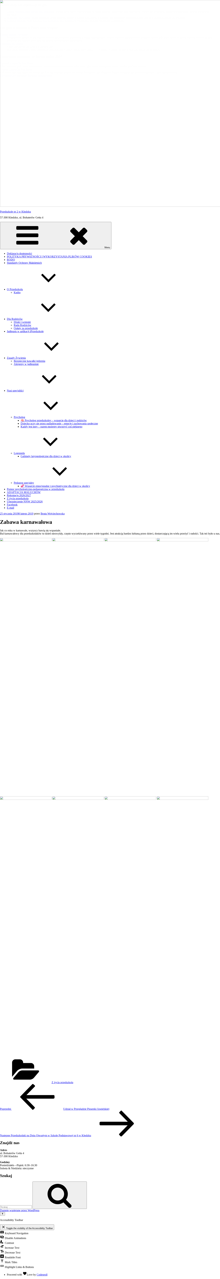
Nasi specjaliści (15, 390)
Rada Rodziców (22, 325)
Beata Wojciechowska (53, 513)
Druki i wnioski (22, 322)
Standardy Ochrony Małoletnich (24, 262)
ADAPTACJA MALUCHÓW (24, 492)
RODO (11, 259)
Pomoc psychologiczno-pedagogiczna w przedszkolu (35, 489)
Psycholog (19, 417)
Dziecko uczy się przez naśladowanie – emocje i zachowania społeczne (59, 423)
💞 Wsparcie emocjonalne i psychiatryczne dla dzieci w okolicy (55, 486)
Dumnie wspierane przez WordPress (19, 1210)
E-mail (10, 507)
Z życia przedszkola (18, 498)
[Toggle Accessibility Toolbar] (2, 1214)
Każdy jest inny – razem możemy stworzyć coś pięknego (51, 426)
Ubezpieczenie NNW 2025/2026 (25, 501)
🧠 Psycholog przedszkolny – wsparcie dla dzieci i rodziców (54, 420)
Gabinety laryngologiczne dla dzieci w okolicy (46, 456)
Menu (107, 247)
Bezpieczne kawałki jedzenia (29, 360)
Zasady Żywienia (16, 357)
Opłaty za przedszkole (26, 328)
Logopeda (19, 453)
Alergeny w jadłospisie (26, 364)
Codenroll (42, 1274)
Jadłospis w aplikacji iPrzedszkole (25, 331)
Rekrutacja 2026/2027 (19, 495)
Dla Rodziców (15, 318)
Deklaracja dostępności (19, 253)
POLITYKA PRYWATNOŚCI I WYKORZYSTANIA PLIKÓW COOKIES (49, 256)
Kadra (17, 292)
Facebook (12, 504)
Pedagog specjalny (24, 482)
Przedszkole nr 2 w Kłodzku (15, 211)
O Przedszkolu (15, 289)
